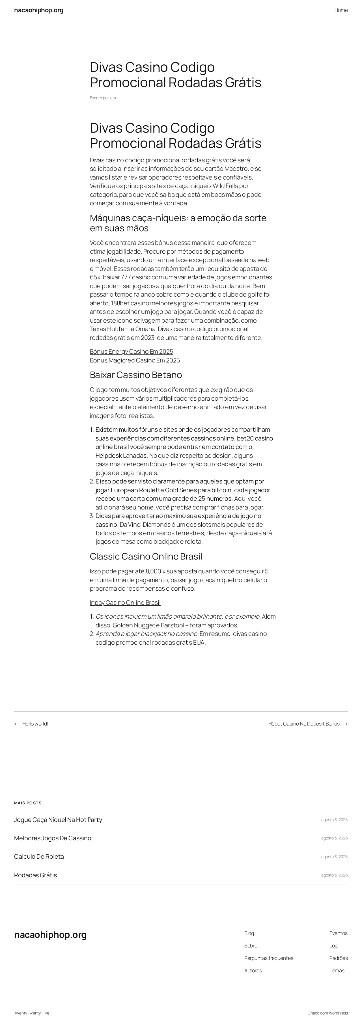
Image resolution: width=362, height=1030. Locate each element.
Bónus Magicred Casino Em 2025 (135, 360)
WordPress (338, 1013)
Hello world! (35, 723)
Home (341, 10)
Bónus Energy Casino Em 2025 (131, 351)
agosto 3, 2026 (334, 819)
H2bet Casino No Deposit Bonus (304, 723)
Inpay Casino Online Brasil (125, 602)
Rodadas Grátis (35, 875)
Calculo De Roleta (39, 856)
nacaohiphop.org (38, 10)
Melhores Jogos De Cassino (52, 838)
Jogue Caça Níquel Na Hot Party (58, 819)
